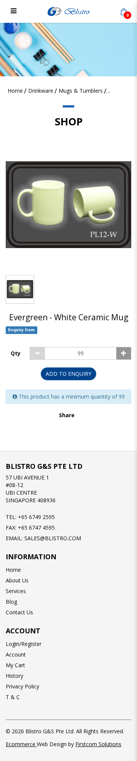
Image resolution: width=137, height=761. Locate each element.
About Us (17, 580)
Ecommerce (21, 744)
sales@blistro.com (52, 538)
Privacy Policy (22, 686)
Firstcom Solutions (98, 744)
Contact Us (19, 612)
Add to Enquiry (68, 373)
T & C (13, 697)
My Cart (15, 665)
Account (16, 654)
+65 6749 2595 (36, 517)
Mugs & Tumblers (81, 90)
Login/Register (23, 643)
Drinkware (40, 90)
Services (16, 591)
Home (15, 90)
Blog (11, 601)
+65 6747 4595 (36, 527)
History (14, 675)
